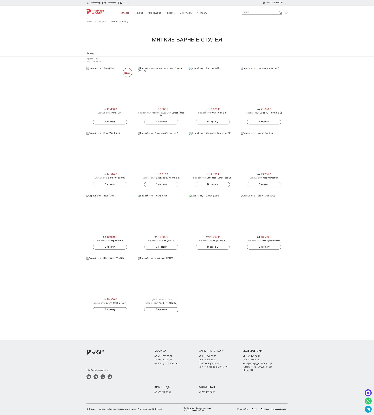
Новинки (138, 13)
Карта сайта (242, 409)
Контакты (202, 13)
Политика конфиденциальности (274, 409)
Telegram (112, 3)
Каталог (125, 13)
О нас (254, 409)
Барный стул (110, 113)
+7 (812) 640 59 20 (207, 356)
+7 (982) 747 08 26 (251, 356)
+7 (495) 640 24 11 (163, 360)
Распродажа (154, 13)
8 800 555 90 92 (274, 3)
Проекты (170, 13)
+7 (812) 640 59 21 (207, 360)
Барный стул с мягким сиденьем (161, 114)
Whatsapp (95, 3)
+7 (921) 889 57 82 (251, 360)
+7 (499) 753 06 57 (163, 356)
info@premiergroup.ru (97, 370)
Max (126, 3)
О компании (186, 13)
